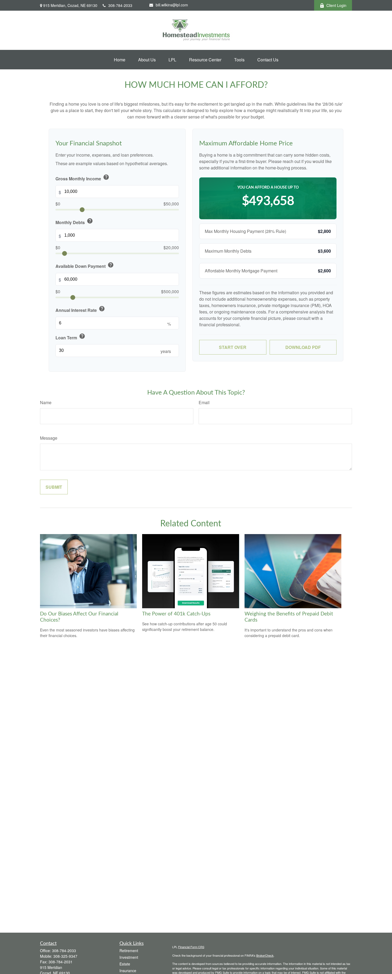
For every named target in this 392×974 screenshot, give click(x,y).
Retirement (128, 950)
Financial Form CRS (191, 947)
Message (48, 438)
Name (45, 402)
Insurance (127, 970)
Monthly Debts (74, 221)
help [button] (106, 177)
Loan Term (70, 337)
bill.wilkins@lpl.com (172, 4)
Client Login (336, 5)
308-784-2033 (120, 5)
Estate (124, 964)
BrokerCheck (265, 955)
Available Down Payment (84, 265)
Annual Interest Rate (80, 309)
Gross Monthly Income (82, 178)
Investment (128, 957)
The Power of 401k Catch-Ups (176, 614)
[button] (119, 59)
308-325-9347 (65, 956)
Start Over (232, 347)
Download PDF (303, 347)
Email (204, 402)
